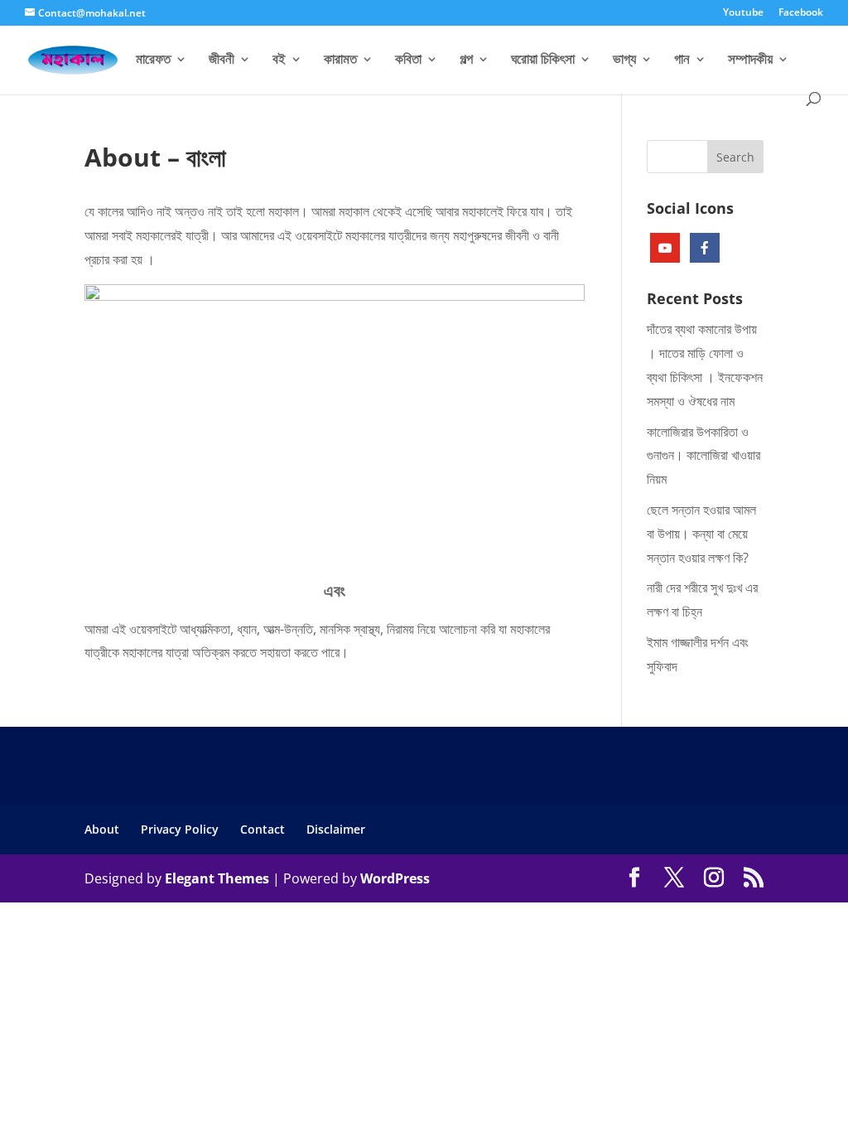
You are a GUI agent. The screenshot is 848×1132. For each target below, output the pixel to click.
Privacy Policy (180, 829)
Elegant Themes (217, 878)
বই (279, 60)
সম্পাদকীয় (750, 60)
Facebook (800, 13)
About (101, 829)
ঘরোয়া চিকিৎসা (543, 60)
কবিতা (408, 60)
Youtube (743, 13)
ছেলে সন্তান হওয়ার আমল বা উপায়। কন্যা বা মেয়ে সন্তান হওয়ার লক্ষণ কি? (701, 534)
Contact (262, 829)
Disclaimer (335, 829)
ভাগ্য (624, 60)
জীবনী (221, 60)
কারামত (340, 60)
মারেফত (153, 60)
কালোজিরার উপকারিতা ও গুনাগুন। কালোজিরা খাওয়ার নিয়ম (703, 456)
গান (682, 60)
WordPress (395, 878)
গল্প (466, 60)
